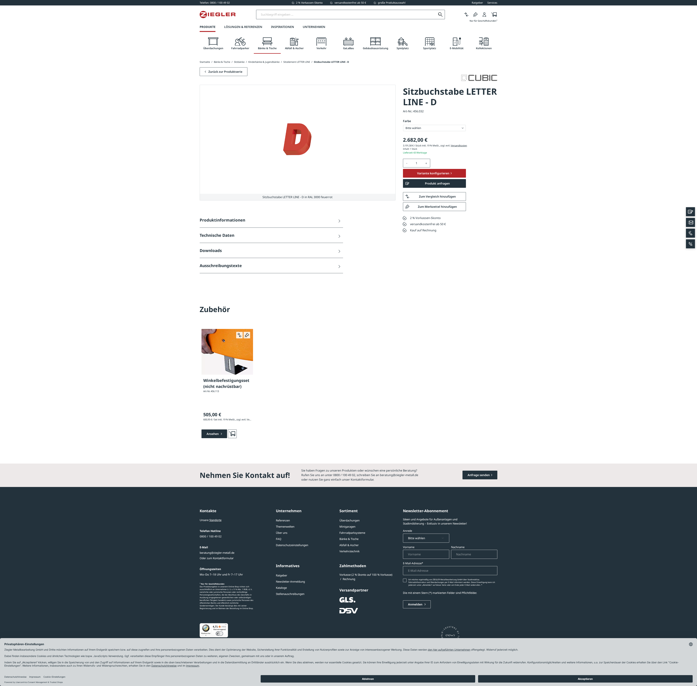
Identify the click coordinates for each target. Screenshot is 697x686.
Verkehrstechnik (349, 551)
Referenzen (283, 520)
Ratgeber (281, 575)
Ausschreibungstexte (221, 265)
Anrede (407, 531)
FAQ (278, 539)
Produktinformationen (222, 220)
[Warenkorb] (493, 14)
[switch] (219, 633)
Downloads (211, 250)
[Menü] (226, 625)
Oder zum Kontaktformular (217, 558)
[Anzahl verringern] (407, 163)
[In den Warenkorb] (232, 433)
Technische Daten (217, 235)
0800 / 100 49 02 (211, 536)
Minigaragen (347, 526)
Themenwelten (285, 526)
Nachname (457, 547)
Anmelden (415, 604)
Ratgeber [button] (477, 2)
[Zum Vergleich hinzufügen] (239, 335)
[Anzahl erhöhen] (426, 163)
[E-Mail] (690, 222)
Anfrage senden (479, 475)
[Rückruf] (690, 244)
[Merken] (475, 14)
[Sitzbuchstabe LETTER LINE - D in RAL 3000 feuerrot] (297, 139)
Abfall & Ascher (349, 545)
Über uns (281, 533)
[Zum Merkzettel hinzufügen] (247, 335)
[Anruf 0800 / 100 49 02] (690, 233)
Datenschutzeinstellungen (292, 545)
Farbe (407, 121)
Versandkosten (459, 145)
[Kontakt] (690, 211)
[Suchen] (440, 14)
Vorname (408, 547)
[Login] (484, 14)
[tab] (213, 43)
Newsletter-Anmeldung (290, 581)
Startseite (205, 62)
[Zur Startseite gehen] (217, 14)
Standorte (215, 520)
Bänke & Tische (348, 539)
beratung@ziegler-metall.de (217, 552)
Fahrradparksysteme (352, 533)
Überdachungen (349, 520)
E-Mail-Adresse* (413, 563)
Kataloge (281, 587)
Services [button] (492, 2)
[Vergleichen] (466, 14)
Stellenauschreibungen (290, 594)
